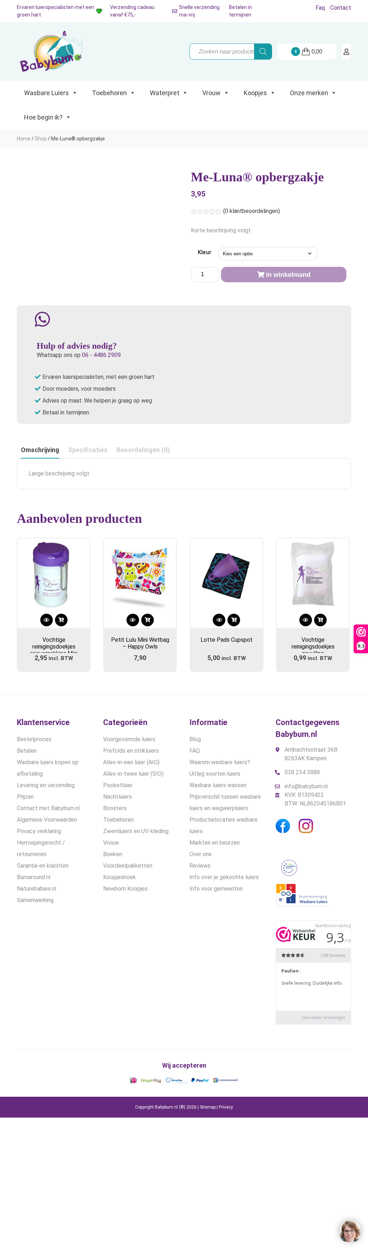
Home (24, 138)
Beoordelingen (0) (143, 450)
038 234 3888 (302, 772)
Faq (320, 7)
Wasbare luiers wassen (218, 785)
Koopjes (255, 93)
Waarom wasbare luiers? (219, 762)
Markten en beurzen (214, 842)
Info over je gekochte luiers (224, 877)
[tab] (40, 450)
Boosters (114, 808)
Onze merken (309, 93)
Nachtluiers (117, 796)
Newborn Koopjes (125, 888)
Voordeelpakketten (127, 865)
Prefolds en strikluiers (131, 750)
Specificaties (87, 450)
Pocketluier (118, 785)
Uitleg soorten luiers (214, 773)
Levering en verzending (46, 785)
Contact (340, 7)
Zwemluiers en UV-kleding (136, 831)
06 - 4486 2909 (101, 355)
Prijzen (25, 796)
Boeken (112, 854)
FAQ (194, 750)
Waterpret (164, 93)
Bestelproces (34, 739)
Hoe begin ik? (43, 117)
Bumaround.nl (33, 877)
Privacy (226, 1107)
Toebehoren (109, 93)
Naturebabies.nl (36, 888)
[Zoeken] (263, 51)
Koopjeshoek (119, 877)
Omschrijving (40, 450)
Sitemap (208, 1107)
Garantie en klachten (43, 865)
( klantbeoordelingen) (251, 211)
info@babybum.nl (306, 786)
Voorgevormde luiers (129, 739)
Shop (41, 138)
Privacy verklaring (39, 831)
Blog (195, 739)
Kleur (205, 252)
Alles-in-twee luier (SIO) (133, 773)
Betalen (27, 750)
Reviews (200, 865)
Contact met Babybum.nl (48, 808)
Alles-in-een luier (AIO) (131, 762)
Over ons (200, 854)
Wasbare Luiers (46, 93)
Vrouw (211, 93)
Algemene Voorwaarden (47, 819)
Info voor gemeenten (216, 888)
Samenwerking (35, 900)
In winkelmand (288, 274)
